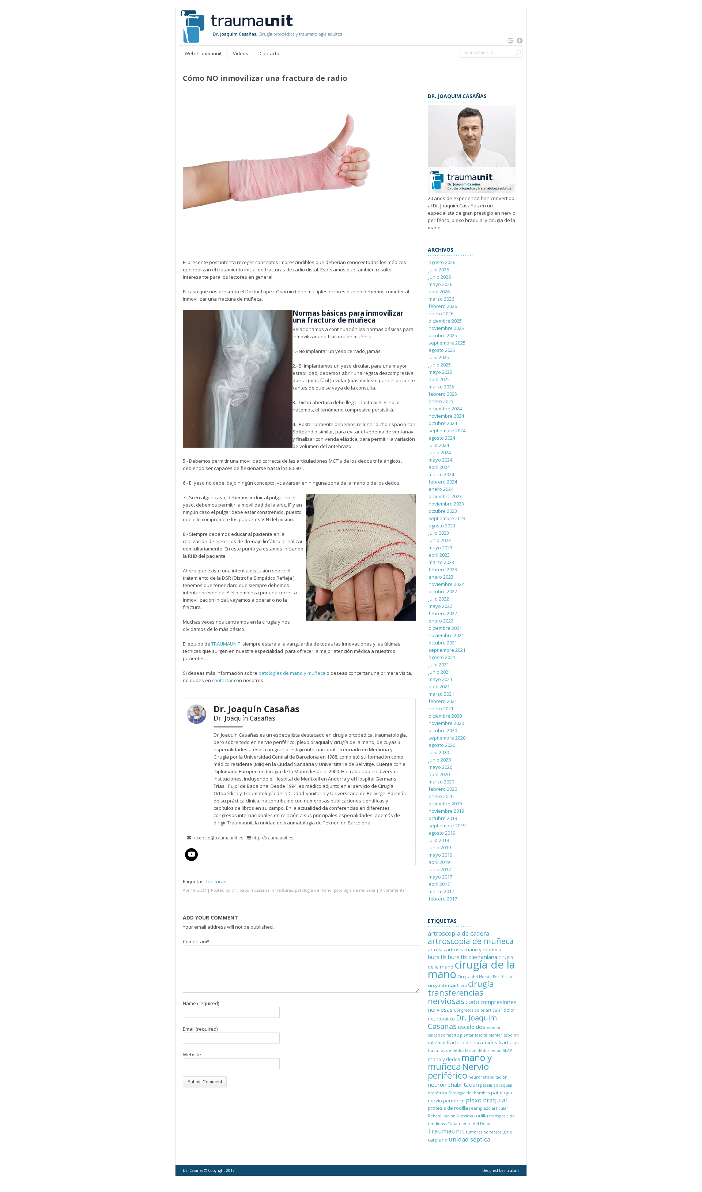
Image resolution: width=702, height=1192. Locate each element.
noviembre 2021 (446, 635)
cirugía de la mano (471, 969)
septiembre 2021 (447, 650)
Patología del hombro (469, 1092)
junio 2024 (440, 452)
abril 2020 (439, 774)
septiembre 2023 (447, 518)
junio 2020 (440, 759)
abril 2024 (439, 467)
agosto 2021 (442, 657)
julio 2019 (439, 840)
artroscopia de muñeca (471, 941)
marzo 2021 (441, 694)
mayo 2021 (440, 679)
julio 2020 (439, 752)
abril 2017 (439, 884)
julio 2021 (439, 664)
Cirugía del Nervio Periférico (484, 976)
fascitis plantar (460, 1035)
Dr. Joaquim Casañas (462, 1021)
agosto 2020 (442, 745)
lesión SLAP (501, 1050)
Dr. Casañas (193, 1170)
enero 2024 (441, 489)
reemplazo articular (488, 1108)
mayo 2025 (440, 372)
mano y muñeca (460, 1062)
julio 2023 (439, 533)
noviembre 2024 (446, 416)
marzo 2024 (441, 474)
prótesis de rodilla (448, 1108)
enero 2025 (441, 401)
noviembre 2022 (446, 584)
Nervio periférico (458, 1070)
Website (192, 1054)
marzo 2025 (441, 386)
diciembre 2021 (445, 628)
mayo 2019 (440, 854)
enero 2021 (441, 708)
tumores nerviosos (483, 1132)
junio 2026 (440, 277)
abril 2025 (439, 379)
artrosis (436, 949)
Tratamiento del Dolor (469, 1123)
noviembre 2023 (446, 503)
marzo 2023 (441, 562)
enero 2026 (441, 313)
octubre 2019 (443, 818)
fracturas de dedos (446, 1050)
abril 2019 (439, 862)
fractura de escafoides (471, 1042)
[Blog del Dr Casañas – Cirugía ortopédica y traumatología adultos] (260, 41)
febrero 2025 (443, 394)
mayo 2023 (440, 547)
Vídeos (240, 53)
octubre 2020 (443, 730)
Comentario (196, 941)
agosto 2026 (442, 262)
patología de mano (313, 890)
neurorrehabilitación (453, 1084)
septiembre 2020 (447, 737)
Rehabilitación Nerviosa (450, 1115)
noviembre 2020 (446, 723)
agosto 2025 (442, 350)
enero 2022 (441, 620)
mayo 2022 (440, 606)
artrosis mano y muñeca (473, 949)
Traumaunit (446, 1131)
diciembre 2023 (445, 496)
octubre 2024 (443, 423)
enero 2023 (441, 577)
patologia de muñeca (354, 890)
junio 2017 (440, 869)
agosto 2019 (442, 833)
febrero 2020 (443, 789)
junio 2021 (440, 672)
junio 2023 (440, 540)
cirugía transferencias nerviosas (461, 992)
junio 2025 (440, 364)
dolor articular (488, 1010)
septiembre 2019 (447, 825)
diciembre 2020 (445, 715)
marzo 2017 (441, 891)
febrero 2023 (443, 569)
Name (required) (201, 1003)
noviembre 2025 (446, 328)
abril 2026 (439, 291)
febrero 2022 (443, 613)
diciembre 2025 (445, 320)
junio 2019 (440, 847)
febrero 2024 (443, 481)
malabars (511, 1170)
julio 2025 (439, 357)
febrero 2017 (443, 898)
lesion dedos (477, 1050)
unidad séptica (469, 1139)
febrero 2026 (443, 306)
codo (472, 1001)
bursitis (437, 956)
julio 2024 (439, 445)
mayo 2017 (440, 876)
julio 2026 (439, 269)
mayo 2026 (440, 284)
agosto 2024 (442, 438)
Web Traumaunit (203, 53)
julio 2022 (439, 598)
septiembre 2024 (447, 430)
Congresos (463, 1010)
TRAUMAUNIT (225, 643)
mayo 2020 (440, 767)
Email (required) (200, 1029)
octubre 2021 (443, 642)
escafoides (471, 1026)
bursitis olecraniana (472, 956)
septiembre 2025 (447, 342)
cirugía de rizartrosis (447, 985)
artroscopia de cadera (458, 933)
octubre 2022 (443, 591)
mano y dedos (444, 1059)
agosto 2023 (442, 525)
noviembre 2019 (446, 811)
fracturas (216, 881)
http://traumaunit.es (272, 838)
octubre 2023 (443, 511)
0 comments (392, 890)
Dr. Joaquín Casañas (250, 890)
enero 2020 (441, 796)
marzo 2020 (441, 781)
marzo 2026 (441, 299)
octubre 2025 (443, 335)
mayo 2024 (440, 459)
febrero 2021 (443, 701)
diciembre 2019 (445, 803)
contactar (222, 680)
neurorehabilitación (487, 1077)
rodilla (481, 1115)
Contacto (269, 53)
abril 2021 (439, 686)
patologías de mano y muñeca (291, 673)
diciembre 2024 (445, 408)
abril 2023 (439, 555)
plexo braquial (486, 1100)
